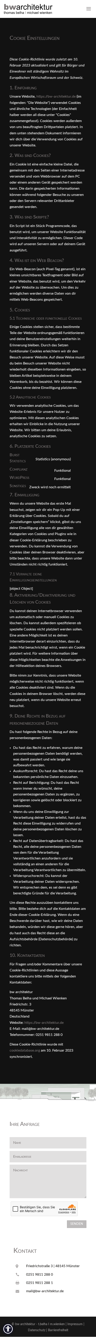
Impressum (75, 1324)
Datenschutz (36, 1330)
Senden (76, 1224)
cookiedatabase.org (25, 1050)
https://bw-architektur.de (56, 96)
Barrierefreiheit (58, 1330)
